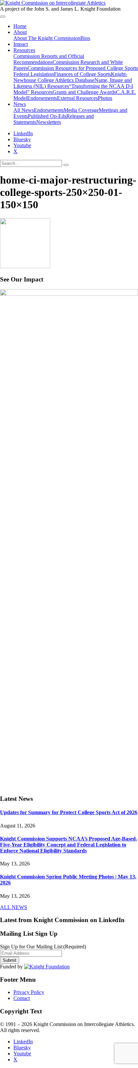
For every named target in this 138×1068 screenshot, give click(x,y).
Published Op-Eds (47, 116)
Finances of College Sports (82, 74)
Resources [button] (24, 50)
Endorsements (42, 98)
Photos (105, 98)
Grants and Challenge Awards (84, 92)
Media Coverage (81, 110)
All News (23, 110)
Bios (85, 38)
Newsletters (48, 122)
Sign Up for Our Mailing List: (43, 946)
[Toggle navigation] (2, 17)
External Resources (77, 98)
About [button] (20, 32)
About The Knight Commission (46, 38)
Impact (20, 44)
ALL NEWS (13, 907)
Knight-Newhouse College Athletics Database (70, 77)
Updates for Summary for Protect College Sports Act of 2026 (68, 812)
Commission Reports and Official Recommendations (48, 59)
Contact (21, 998)
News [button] (19, 104)
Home (19, 26)
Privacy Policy (28, 992)
